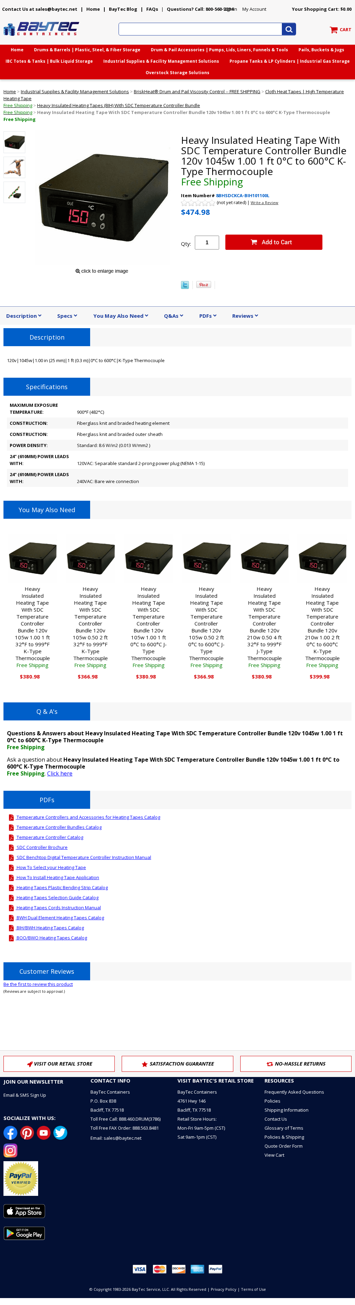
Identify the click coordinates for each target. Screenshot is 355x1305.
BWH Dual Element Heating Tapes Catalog (60, 917)
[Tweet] (185, 287)
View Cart (274, 1155)
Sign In (230, 9)
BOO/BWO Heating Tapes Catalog (51, 938)
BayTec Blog (123, 9)
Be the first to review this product (38, 984)
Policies (272, 1101)
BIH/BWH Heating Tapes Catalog (50, 928)
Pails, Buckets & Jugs (321, 50)
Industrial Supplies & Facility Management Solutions (161, 61)
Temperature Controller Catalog (49, 837)
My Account (254, 9)
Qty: (186, 243)
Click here (59, 773)
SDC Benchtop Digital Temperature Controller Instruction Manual (83, 857)
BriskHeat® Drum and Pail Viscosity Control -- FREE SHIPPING (197, 91)
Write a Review (264, 202)
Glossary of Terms (284, 1128)
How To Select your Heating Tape (51, 867)
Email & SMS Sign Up (24, 1095)
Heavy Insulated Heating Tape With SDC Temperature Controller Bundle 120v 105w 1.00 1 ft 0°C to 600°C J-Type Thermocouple (148, 626)
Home (93, 9)
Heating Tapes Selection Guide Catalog (57, 897)
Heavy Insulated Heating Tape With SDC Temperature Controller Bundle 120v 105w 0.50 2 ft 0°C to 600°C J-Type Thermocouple (206, 626)
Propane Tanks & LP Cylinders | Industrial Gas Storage (290, 61)
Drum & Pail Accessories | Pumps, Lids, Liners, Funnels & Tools (219, 50)
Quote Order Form (284, 1146)
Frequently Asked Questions (294, 1092)
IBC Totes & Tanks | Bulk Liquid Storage (49, 61)
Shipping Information (287, 1110)
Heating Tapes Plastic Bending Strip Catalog (62, 887)
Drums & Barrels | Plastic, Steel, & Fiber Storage (87, 50)
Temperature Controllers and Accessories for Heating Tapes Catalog (88, 817)
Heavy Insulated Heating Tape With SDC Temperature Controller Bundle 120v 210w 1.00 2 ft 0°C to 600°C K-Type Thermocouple (322, 626)
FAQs (152, 9)
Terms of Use (253, 1289)
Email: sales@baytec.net (115, 1138)
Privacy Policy (223, 1289)
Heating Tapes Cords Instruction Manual (58, 907)
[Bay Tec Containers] (41, 38)
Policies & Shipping (284, 1137)
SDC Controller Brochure (42, 847)
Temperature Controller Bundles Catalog (59, 827)
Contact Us (276, 1119)
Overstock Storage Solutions (177, 73)
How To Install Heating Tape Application (57, 877)
